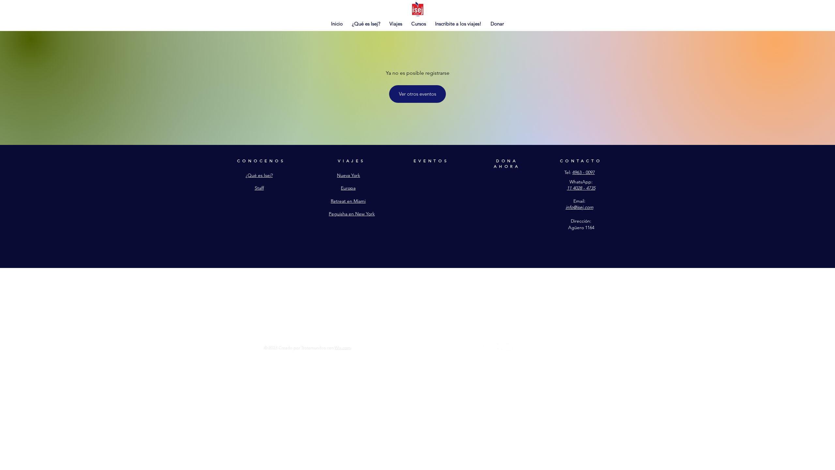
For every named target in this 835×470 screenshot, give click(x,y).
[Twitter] (509, 346)
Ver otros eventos (417, 94)
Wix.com (343, 347)
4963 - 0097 (583, 172)
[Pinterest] (500, 346)
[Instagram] (491, 346)
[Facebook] (482, 346)
